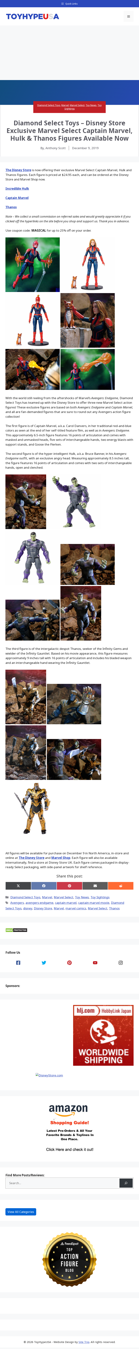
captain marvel (66, 903)
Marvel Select (77, 105)
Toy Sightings (99, 897)
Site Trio (84, 1342)
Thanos (11, 207)
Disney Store (43, 908)
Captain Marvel (17, 198)
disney (27, 908)
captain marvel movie (93, 903)
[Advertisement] (69, 52)
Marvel (65, 105)
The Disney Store (18, 170)
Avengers (17, 903)
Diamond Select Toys (48, 105)
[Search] (126, 1183)
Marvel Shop (60, 858)
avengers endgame (39, 903)
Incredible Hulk (17, 188)
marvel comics (76, 908)
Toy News (91, 105)
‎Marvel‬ (59, 908)
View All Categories (21, 1212)
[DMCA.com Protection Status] (16, 931)
